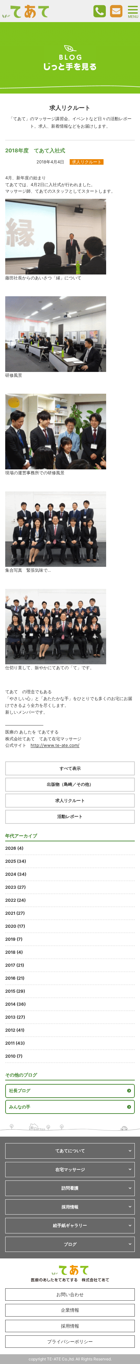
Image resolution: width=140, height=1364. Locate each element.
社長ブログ (19, 1090)
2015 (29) (15, 991)
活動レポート (70, 816)
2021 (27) (15, 913)
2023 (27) (15, 887)
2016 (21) (14, 978)
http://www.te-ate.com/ (55, 745)
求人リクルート (70, 800)
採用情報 (70, 1326)
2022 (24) (15, 900)
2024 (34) (15, 874)
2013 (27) (15, 1017)
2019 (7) (13, 939)
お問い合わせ (70, 1294)
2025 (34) (15, 861)
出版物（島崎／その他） (70, 784)
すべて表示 (70, 768)
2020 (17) (15, 926)
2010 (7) (13, 1056)
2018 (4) (14, 952)
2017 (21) (14, 965)
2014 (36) (15, 1004)
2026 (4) (14, 848)
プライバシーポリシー (70, 1341)
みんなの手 (19, 1106)
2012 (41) (14, 1030)
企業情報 (70, 1310)
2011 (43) (15, 1043)
